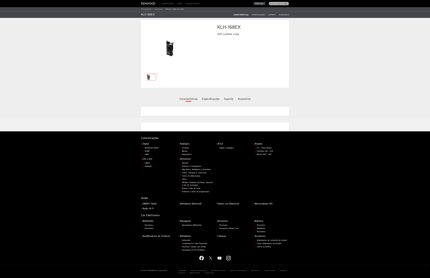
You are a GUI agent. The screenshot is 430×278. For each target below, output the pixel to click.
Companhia (182, 270)
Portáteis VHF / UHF (265, 151)
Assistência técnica (218, 270)
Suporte (272, 15)
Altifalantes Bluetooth (191, 203)
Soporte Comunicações (238, 270)
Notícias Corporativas (199, 270)
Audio (179, 4)
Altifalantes (261, 228)
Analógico (185, 144)
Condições (283, 270)
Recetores (149, 225)
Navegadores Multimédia (191, 225)
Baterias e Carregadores (191, 166)
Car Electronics (192, 4)
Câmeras (221, 236)
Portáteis (185, 148)
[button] (178, 48)
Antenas (185, 163)
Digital (146, 144)
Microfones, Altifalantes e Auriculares (196, 169)
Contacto (181, 273)
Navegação (185, 221)
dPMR (147, 151)
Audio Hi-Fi (148, 208)
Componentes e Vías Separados (194, 243)
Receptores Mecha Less (229, 228)
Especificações (258, 15)
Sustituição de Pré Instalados (193, 250)
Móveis (185, 151)
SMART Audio (150, 203)
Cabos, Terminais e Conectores (194, 172)
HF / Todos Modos (264, 148)
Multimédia (148, 221)
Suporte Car (255, 270)
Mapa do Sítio (195, 273)
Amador (258, 144)
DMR (147, 154)
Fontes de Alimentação (191, 176)
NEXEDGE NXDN (151, 148)
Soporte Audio (270, 270)
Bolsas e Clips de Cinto (191, 188)
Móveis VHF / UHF (264, 154)
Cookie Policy (209, 273)
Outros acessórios (264, 246)
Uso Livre (147, 159)
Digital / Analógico (226, 148)
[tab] (188, 100)
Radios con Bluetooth (228, 203)
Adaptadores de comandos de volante (272, 240)
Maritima (259, 221)
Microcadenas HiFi (264, 203)
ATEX (220, 144)
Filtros (184, 179)
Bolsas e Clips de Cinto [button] (175, 9)
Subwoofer (186, 240)
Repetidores (187, 154)
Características (240, 15)
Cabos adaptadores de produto (269, 243)
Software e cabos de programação (195, 191)
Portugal (259, 3)
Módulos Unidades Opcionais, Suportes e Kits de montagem (197, 183)
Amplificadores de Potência (156, 236)
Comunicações (167, 4)
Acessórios (158, 9)
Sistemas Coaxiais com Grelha (194, 246)
